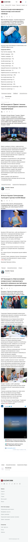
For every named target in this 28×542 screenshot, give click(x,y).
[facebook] (9, 483)
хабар (2, 259)
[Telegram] (7, 17)
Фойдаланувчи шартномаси (7, 509)
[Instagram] (2, 17)
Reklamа (3, 532)
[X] (12, 17)
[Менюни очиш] (26, 2)
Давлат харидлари (5, 519)
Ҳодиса (23, 5)
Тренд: (2, 5)
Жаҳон (2, 501)
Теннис (3, 268)
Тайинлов (18, 5)
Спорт (20, 268)
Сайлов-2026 (8, 5)
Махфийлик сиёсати (5, 511)
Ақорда (13, 5)
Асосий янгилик (6, 184)
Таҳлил (2, 496)
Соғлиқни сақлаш (6, 93)
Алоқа (2, 529)
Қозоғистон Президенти (19, 184)
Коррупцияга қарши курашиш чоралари (10, 517)
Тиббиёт (15, 93)
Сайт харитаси (4, 527)
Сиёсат (2, 494)
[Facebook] (9, 17)
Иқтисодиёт (4, 499)
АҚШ (2, 465)
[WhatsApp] (4, 17)
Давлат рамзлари (5, 514)
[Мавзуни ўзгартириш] (21, 2)
